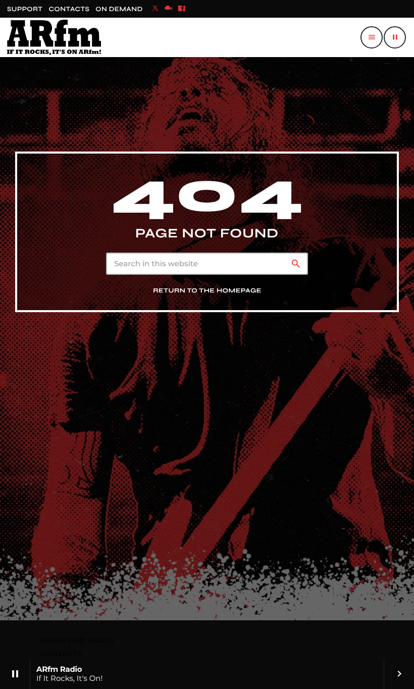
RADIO (54, 640)
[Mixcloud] (169, 9)
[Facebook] (182, 9)
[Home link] (54, 37)
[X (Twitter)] (155, 9)
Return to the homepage (207, 290)
